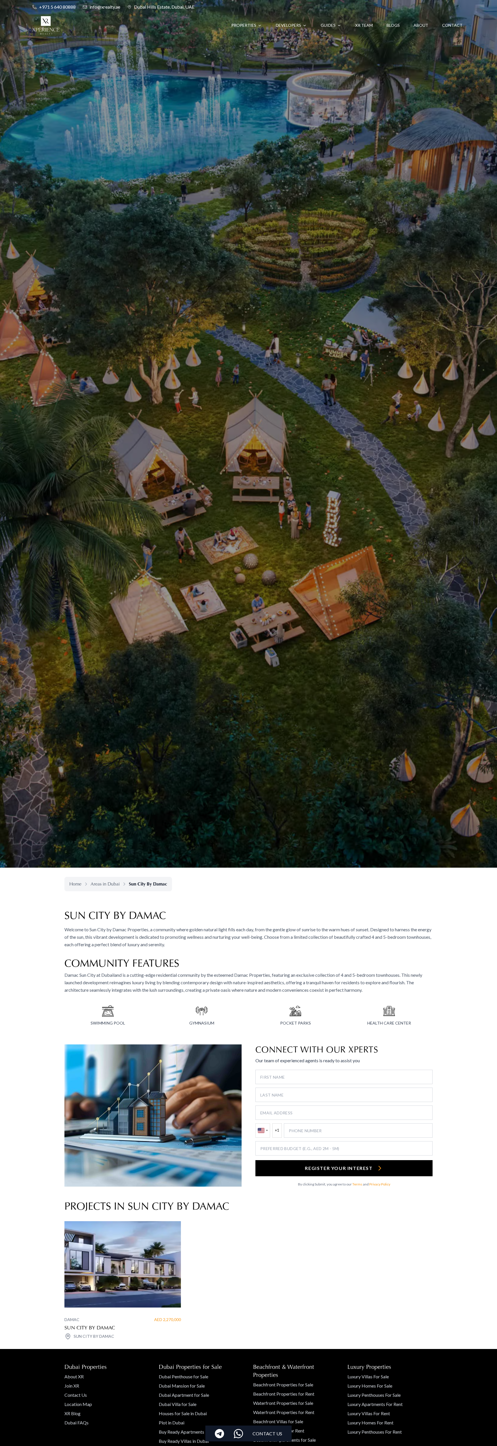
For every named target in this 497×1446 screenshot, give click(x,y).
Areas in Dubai (105, 884)
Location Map (78, 1404)
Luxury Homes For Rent (370, 1422)
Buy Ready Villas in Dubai (184, 1441)
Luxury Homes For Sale (369, 1385)
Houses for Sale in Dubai (183, 1413)
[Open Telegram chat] (219, 1433)
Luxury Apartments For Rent (375, 1404)
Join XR (71, 1385)
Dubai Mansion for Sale (182, 1385)
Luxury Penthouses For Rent (374, 1431)
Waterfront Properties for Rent (283, 1412)
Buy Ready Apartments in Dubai (190, 1431)
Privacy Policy (379, 1184)
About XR (74, 1376)
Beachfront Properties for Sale (283, 1384)
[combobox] (262, 1130)
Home (75, 884)
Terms (357, 1184)
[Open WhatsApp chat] (238, 1433)
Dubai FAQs (76, 1422)
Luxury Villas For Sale (368, 1376)
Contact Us (75, 1395)
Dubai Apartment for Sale (184, 1395)
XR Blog (72, 1413)
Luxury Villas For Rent (368, 1413)
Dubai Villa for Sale (177, 1404)
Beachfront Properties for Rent (283, 1393)
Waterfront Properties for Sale (283, 1403)
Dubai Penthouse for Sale (183, 1376)
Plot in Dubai (171, 1422)
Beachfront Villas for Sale (278, 1421)
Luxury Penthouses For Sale (374, 1395)
